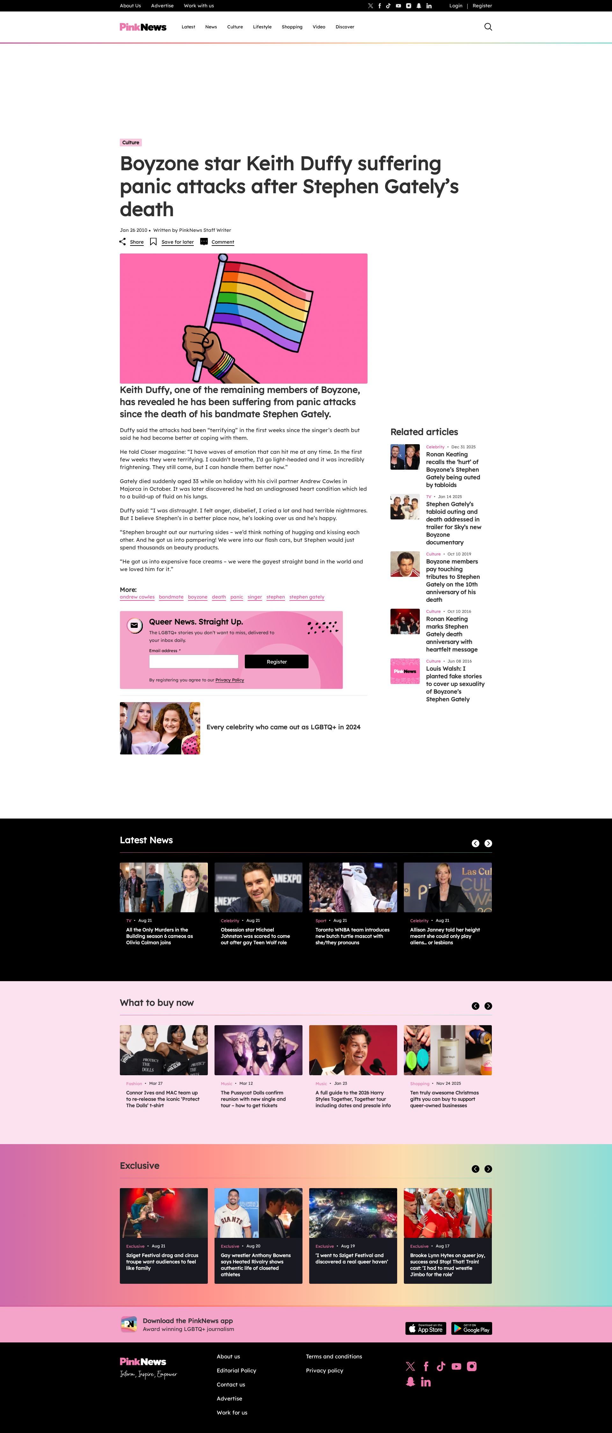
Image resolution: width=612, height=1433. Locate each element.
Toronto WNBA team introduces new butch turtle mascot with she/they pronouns (353, 936)
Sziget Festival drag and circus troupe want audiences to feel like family (162, 1261)
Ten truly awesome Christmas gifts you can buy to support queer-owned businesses (444, 1099)
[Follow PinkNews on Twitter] (410, 1368)
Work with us (199, 6)
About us (228, 1356)
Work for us (232, 1412)
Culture (235, 27)
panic (236, 597)
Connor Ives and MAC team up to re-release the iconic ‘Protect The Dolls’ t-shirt (163, 1099)
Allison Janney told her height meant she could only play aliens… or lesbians (445, 936)
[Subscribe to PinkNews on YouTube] (456, 1368)
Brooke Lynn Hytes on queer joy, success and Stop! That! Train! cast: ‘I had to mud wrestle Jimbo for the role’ (447, 1264)
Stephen (275, 597)
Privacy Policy (229, 679)
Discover (345, 27)
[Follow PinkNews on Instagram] (471, 1368)
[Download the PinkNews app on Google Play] (471, 1328)
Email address (173, 650)
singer (255, 597)
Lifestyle (262, 27)
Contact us (231, 1384)
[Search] (488, 27)
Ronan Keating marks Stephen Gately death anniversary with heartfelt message (452, 634)
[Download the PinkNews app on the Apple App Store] (425, 1328)
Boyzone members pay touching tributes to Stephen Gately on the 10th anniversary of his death (453, 580)
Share (137, 242)
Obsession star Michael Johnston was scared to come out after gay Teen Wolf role (255, 936)
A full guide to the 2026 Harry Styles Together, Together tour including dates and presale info (353, 1099)
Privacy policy (324, 1370)
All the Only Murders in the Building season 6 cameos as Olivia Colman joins (159, 936)
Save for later (178, 242)
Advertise (162, 6)
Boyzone (198, 597)
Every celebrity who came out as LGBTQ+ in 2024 (284, 727)
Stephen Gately (306, 597)
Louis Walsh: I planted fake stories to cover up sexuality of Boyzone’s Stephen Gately (455, 684)
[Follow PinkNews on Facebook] (426, 1368)
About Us (130, 6)
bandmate (171, 597)
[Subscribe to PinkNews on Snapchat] (410, 1383)
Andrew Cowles (137, 597)
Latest (188, 27)
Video (319, 27)
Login (456, 6)
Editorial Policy (236, 1370)
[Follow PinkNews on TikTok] (441, 1368)
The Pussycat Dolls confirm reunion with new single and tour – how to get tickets (253, 1099)
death (219, 597)
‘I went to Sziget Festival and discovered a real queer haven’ (352, 1258)
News (211, 27)
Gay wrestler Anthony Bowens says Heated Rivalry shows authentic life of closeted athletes (256, 1264)
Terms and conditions (334, 1356)
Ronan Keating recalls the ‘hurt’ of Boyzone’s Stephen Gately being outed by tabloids (453, 470)
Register (482, 6)
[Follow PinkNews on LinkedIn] (429, 6)
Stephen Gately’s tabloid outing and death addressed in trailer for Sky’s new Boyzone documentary (453, 523)
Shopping (292, 27)
